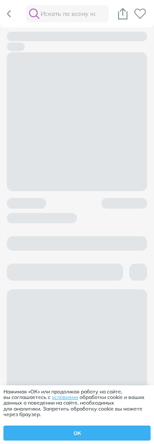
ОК (77, 433)
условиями (65, 397)
